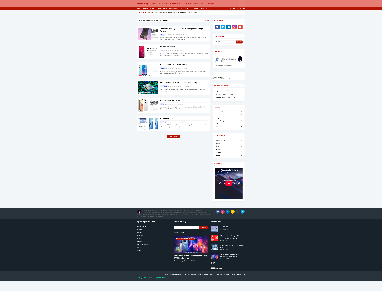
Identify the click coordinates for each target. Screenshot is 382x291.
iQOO (234, 97)
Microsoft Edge (229, 121)
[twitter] (234, 9)
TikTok (229, 146)
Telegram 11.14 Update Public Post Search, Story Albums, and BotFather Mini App (175, 12)
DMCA (181, 8)
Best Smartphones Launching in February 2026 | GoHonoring (190, 256)
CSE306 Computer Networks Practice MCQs (232, 246)
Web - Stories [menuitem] (198, 3)
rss (244, 274)
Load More (173, 137)
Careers (202, 8)
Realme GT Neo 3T (167, 47)
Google (229, 118)
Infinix (227, 91)
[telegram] (238, 212)
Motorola (234, 91)
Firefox (229, 115)
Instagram (229, 143)
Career (233, 274)
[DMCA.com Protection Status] (217, 269)
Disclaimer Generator (148, 8)
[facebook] (230, 9)
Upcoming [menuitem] (186, 3)
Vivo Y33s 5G (224, 227)
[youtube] (244, 9)
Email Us (195, 8)
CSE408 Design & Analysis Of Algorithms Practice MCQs (229, 237)
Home (139, 8)
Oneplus (163, 68)
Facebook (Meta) (229, 112)
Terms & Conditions (161, 8)
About (207, 8)
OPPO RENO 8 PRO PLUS (170, 100)
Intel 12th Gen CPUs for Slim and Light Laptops (179, 82)
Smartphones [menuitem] (174, 3)
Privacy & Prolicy (173, 8)
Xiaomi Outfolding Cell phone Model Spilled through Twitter (181, 29)
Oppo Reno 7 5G (166, 118)
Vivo (229, 97)
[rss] (233, 212)
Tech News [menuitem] (162, 3)
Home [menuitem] (154, 3)
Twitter (229, 149)
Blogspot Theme (144, 278)
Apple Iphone (219, 91)
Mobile (162, 34)
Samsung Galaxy (220, 97)
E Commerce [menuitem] (210, 3)
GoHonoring (142, 3)
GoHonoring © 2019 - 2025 (157, 278)
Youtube (229, 155)
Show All (206, 20)
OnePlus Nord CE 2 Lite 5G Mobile (173, 64)
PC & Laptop (164, 86)
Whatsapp (229, 152)
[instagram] (237, 9)
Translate (228, 79)
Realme (163, 50)
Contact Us (188, 8)
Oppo (162, 104)
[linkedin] (240, 9)
